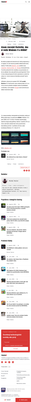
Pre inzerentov (4, 373)
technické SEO (5, 396)
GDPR (18, 381)
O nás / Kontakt (4, 371)
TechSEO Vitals (16, 396)
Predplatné (3, 378)
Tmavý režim (4, 366)
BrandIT (3, 375)
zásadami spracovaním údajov (16, 345)
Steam (16, 87)
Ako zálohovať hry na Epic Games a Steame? (17, 157)
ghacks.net (15, 65)
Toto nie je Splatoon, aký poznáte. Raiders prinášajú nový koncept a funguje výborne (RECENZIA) (16, 231)
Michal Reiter (9, 53)
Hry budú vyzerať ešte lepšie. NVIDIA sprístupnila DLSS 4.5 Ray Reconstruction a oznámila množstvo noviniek (18, 208)
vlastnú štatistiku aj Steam (11, 68)
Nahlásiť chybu (24, 167)
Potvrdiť (15, 348)
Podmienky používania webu (23, 375)
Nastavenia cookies (21, 383)
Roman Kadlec (10, 212)
